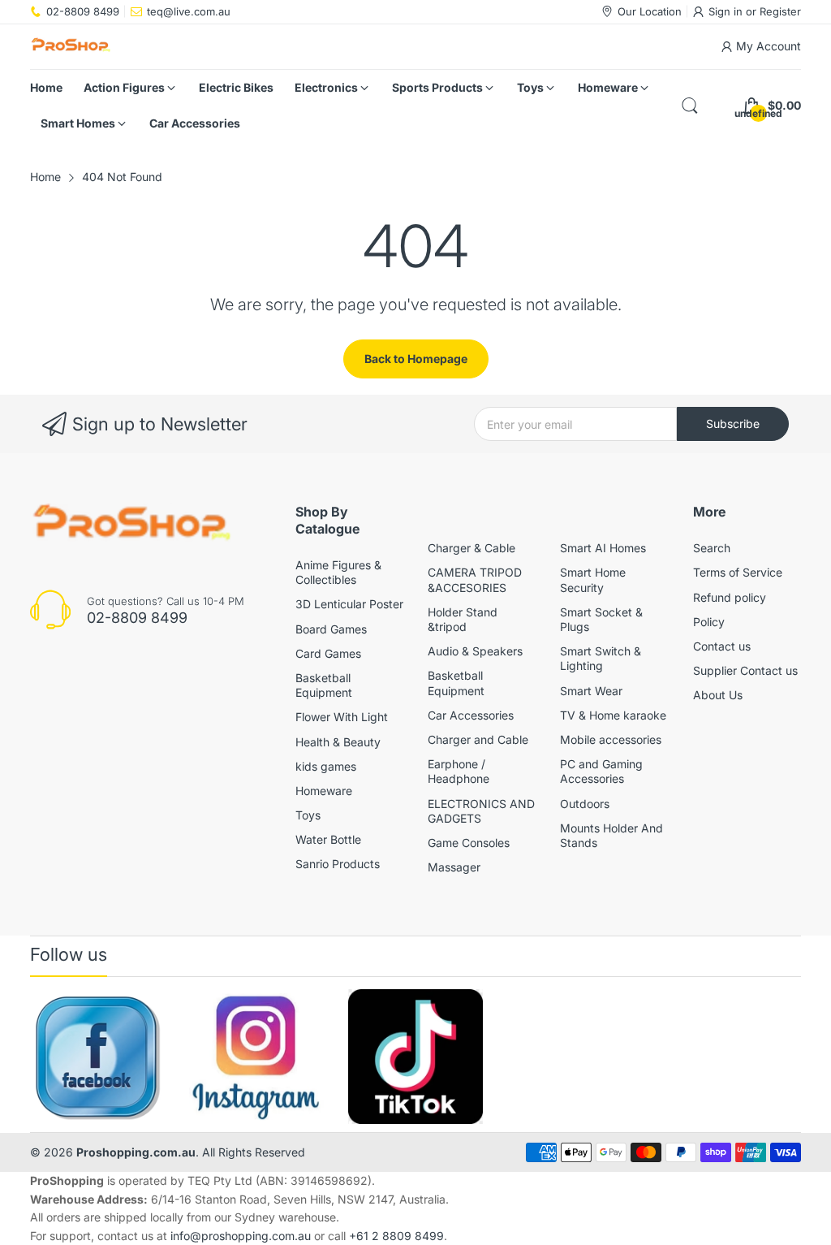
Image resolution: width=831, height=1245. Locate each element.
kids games (325, 766)
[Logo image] (97, 1056)
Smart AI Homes (603, 548)
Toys (308, 815)
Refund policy (729, 597)
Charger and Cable (478, 739)
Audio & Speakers (475, 651)
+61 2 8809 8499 (396, 1236)
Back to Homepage (415, 358)
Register (780, 11)
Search (711, 548)
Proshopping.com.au (136, 1152)
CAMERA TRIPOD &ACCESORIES (475, 579)
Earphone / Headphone (458, 771)
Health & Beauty (338, 742)
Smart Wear (591, 691)
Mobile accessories (610, 739)
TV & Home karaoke (613, 715)
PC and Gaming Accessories (601, 771)
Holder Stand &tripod (462, 619)
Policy (709, 622)
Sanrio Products (337, 864)
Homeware (323, 791)
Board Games (331, 629)
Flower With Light (341, 717)
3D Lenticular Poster (349, 604)
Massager (454, 867)
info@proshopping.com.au (240, 1236)
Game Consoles (469, 842)
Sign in (727, 11)
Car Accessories (471, 715)
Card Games (328, 653)
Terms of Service (737, 572)
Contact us (722, 646)
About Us (718, 695)
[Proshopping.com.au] (70, 46)
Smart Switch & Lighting (600, 658)
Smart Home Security (593, 579)
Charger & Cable (471, 548)
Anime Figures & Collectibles (338, 572)
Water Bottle (328, 839)
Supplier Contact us (745, 670)
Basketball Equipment (323, 685)
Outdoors (584, 804)
